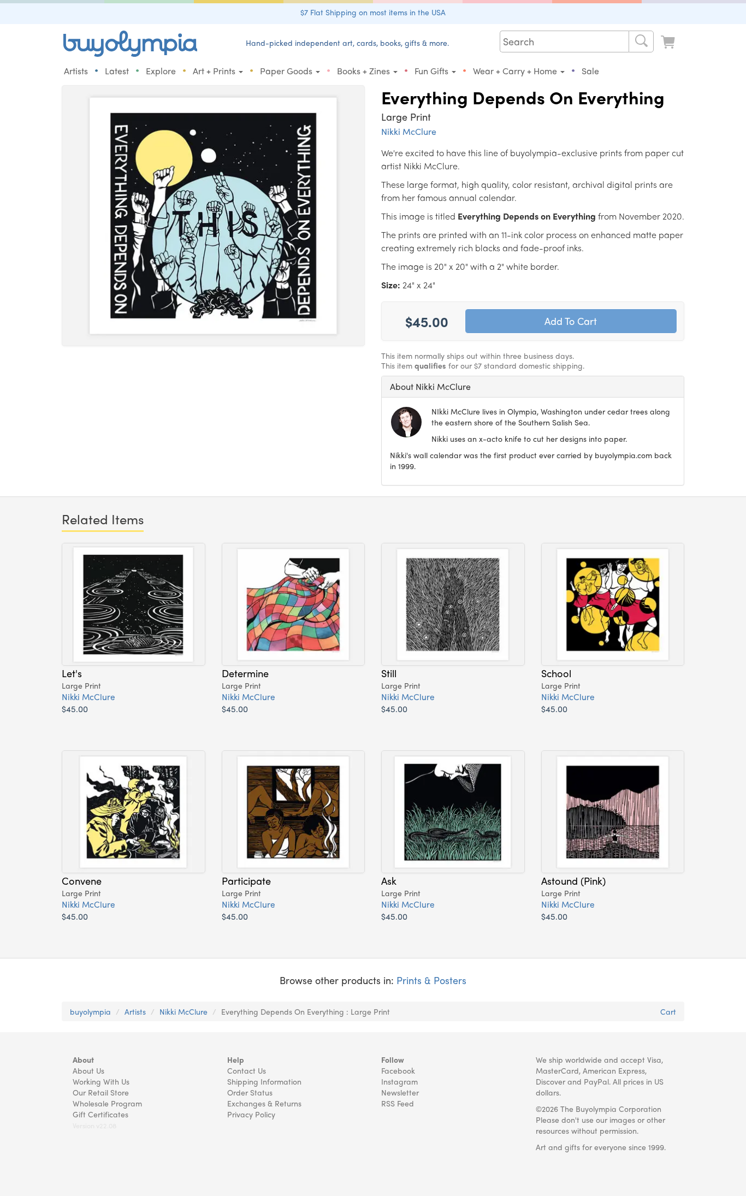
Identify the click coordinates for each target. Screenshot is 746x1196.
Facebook (398, 1070)
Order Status (250, 1092)
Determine (245, 673)
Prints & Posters (431, 980)
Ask (388, 880)
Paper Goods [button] (287, 70)
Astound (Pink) (573, 880)
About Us (88, 1070)
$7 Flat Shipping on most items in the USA (373, 12)
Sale (590, 70)
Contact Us (246, 1070)
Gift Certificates (100, 1114)
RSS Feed (397, 1103)
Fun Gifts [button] (433, 70)
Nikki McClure (408, 131)
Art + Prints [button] (215, 70)
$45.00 (75, 708)
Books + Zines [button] (364, 70)
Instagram (399, 1081)
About (83, 1059)
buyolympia (90, 1011)
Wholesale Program (107, 1103)
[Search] (641, 41)
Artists (76, 70)
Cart (668, 1011)
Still (388, 673)
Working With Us (101, 1081)
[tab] (533, 386)
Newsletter (400, 1092)
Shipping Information (264, 1081)
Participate (246, 880)
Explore (161, 70)
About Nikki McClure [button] (430, 386)
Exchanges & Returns (264, 1103)
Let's (72, 673)
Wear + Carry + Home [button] (516, 70)
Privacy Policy (251, 1114)
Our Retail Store (101, 1092)
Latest (117, 70)
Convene (82, 880)
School (556, 673)
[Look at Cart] (669, 42)
